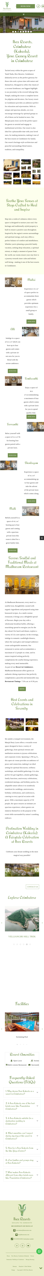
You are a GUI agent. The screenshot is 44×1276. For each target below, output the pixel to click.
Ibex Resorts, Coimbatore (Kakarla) (20, 1256)
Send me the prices (30, 553)
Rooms (32, 1256)
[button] (22, 1092)
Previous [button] (2, 923)
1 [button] (14, 944)
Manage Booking (30, 1259)
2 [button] (17, 944)
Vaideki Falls (22, 936)
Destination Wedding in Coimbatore (15, 1259)
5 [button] (27, 944)
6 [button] (30, 944)
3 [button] (20, 944)
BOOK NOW (25, 6)
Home (8, 1256)
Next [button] (42, 923)
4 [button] (24, 944)
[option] (22, 922)
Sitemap (15, 1266)
